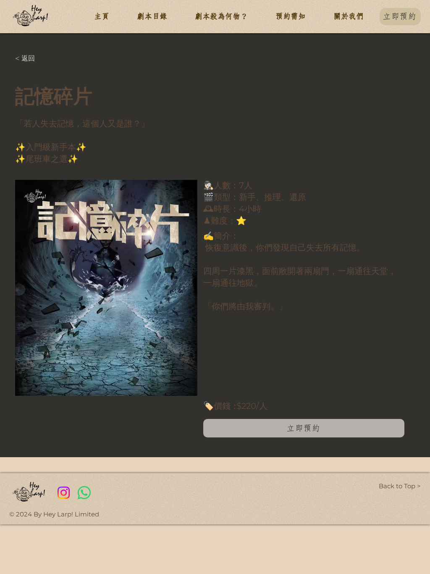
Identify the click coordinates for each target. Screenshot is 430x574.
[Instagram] (63, 492)
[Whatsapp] (84, 492)
